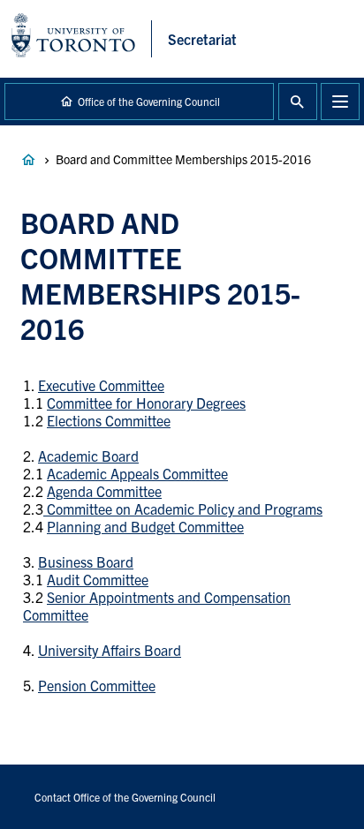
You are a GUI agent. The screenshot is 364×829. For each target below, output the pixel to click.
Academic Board (88, 455)
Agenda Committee (104, 491)
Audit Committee (97, 579)
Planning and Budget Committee (145, 526)
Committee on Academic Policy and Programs (182, 508)
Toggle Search (297, 101)
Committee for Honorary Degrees (146, 402)
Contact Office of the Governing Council (125, 796)
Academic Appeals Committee (137, 473)
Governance (28, 160)
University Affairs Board (109, 650)
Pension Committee (96, 685)
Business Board (85, 561)
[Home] (81, 38)
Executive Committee (101, 385)
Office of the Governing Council (149, 101)
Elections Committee (109, 420)
